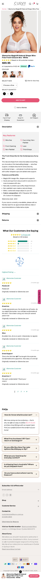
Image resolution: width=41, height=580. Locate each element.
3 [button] (21, 391)
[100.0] (20, 261)
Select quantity (9, 89)
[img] (6, 283)
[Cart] (37, 4)
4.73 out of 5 (25, 235)
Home (4, 9)
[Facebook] (3, 495)
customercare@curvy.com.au (12, 514)
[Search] (30, 4)
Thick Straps (27, 149)
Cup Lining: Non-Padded (29, 141)
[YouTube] (10, 495)
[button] (3, 4)
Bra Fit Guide (30, 423)
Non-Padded (10, 149)
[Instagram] (7, 495)
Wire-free (8, 140)
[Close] (20, 571)
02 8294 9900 (7, 517)
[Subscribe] (38, 490)
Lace (24, 146)
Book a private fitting (29, 526)
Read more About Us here (11, 549)
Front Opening (10, 146)
